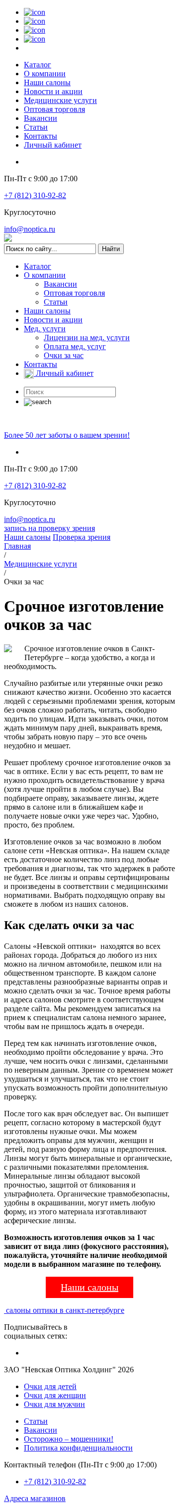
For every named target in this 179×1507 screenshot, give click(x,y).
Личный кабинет (53, 145)
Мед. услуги (45, 328)
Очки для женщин (55, 1395)
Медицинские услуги (60, 100)
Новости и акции (53, 91)
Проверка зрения (81, 537)
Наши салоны (47, 82)
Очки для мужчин (54, 1404)
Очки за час (64, 355)
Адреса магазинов (35, 1498)
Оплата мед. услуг (75, 346)
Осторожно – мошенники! (68, 1439)
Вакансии (40, 118)
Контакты (40, 136)
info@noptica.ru (29, 229)
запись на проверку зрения (49, 528)
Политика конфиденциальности (78, 1448)
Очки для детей (50, 1386)
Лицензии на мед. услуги (87, 337)
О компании (45, 73)
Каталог (37, 64)
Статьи (36, 127)
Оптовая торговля (54, 109)
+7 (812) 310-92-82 (35, 195)
